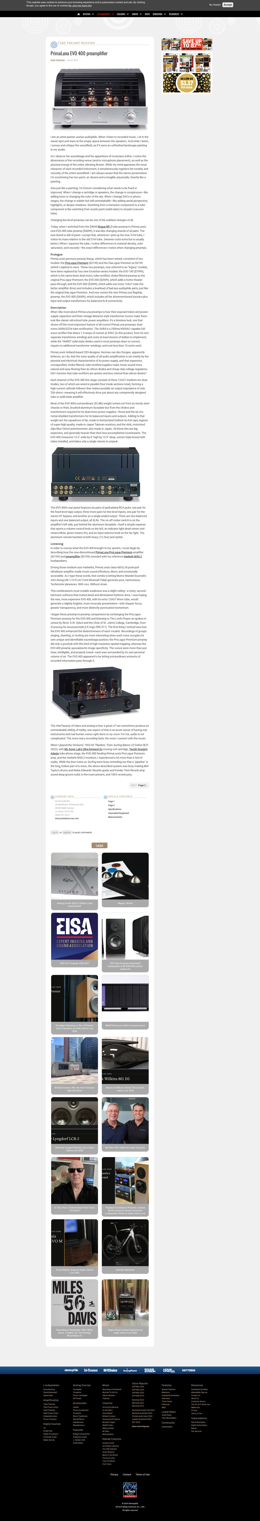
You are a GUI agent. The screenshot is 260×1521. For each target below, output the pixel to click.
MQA (164, 1407)
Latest (99, 845)
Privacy (194, 1410)
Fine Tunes (106, 1464)
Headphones (78, 1422)
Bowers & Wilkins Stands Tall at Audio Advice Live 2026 (125, 1089)
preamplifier (73, 556)
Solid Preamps (49, 1410)
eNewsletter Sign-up (199, 1392)
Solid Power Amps (50, 1413)
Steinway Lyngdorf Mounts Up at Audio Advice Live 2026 (74, 1149)
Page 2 (142, 785)
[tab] (99, 845)
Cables (76, 1407)
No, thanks (215, 4)
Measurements (115, 817)
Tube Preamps (49, 1404)
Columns (121, 14)
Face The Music (108, 1461)
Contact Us (195, 1395)
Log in (54, 832)
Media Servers (49, 1440)
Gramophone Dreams (111, 1419)
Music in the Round (110, 1455)
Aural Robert (107, 1413)
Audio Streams (108, 1452)
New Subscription (198, 1422)
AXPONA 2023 (138, 1390)
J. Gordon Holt (79, 1440)
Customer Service (198, 1401)
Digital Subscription (199, 1425)
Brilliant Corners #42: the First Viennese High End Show (75, 1089)
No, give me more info (80, 5)
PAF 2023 (136, 1422)
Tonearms (77, 1392)
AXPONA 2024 (138, 1387)
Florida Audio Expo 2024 (142, 1416)
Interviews (166, 1398)
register (67, 832)
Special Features (168, 1389)
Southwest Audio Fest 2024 (143, 1410)
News (147, 14)
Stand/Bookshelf (50, 1392)
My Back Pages (108, 1422)
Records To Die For (110, 1392)
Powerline (77, 1413)
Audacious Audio (80, 1437)
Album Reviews (108, 1395)
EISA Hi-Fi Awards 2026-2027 (74, 963)
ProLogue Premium (76, 263)
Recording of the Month (111, 1389)
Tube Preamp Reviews (76, 43)
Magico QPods (125, 903)
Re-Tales (105, 1431)
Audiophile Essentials (170, 1395)
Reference (166, 1392)
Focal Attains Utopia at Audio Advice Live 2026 (74, 1271)
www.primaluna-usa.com (67, 818)
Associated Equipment (118, 813)
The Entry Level (108, 1458)
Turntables (77, 1389)
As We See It (107, 1410)
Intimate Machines (125, 1270)
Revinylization (108, 1434)
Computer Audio (50, 1437)
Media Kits (195, 1407)
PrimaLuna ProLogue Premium (114, 552)
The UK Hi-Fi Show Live (200, 1404)
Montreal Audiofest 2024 (142, 1413)
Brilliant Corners (108, 1416)
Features (106, 1398)
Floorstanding (49, 1389)
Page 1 (111, 801)
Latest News (169, 1411)
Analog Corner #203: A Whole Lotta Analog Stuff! (74, 905)
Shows (135, 14)
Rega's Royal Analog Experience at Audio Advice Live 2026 (125, 1331)
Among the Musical (110, 1407)
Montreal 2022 (138, 1403)
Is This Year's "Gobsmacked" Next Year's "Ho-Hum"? (74, 1209)
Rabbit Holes (107, 1425)
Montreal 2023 (138, 1400)
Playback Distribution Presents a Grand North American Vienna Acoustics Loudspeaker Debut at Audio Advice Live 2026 (125, 1212)
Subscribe (157, 14)
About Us (195, 1398)
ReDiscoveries (108, 1428)
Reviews (86, 14)
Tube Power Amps (50, 1407)
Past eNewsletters (169, 1418)
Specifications (114, 809)
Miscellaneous (79, 1425)
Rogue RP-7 (105, 226)
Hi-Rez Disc (47, 1431)
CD (44, 1428)
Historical (166, 1404)
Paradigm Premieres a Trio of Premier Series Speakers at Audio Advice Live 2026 (74, 1028)
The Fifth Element (109, 1449)
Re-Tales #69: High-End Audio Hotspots (125, 1147)
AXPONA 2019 (138, 1396)
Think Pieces (167, 1401)
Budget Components (81, 1434)
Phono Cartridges (80, 1395)
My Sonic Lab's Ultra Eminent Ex (83, 749)
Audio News (167, 1415)
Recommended (103, 14)
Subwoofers (48, 1395)
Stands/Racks (78, 1419)
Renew (194, 1428)
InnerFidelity (78, 1443)
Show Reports (140, 1383)
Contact (127, 1474)
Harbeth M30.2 (133, 556)
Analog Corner (108, 1443)
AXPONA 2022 (138, 1393)
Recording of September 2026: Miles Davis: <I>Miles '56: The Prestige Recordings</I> (74, 1333)
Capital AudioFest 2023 (141, 1419)
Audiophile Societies (199, 1389)
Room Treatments (80, 1416)
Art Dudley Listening (110, 1446)
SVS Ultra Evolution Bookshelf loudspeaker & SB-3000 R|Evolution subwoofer (125, 966)
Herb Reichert (58, 60)
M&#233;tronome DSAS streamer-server (125, 1025)
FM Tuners (77, 1398)
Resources (174, 14)
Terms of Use (196, 1413)
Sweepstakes (167, 1427)
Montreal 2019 (138, 1406)
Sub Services (196, 1431)
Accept (228, 4)
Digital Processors (50, 1434)
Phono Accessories (80, 1410)
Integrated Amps (50, 1416)
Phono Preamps (50, 1419)
